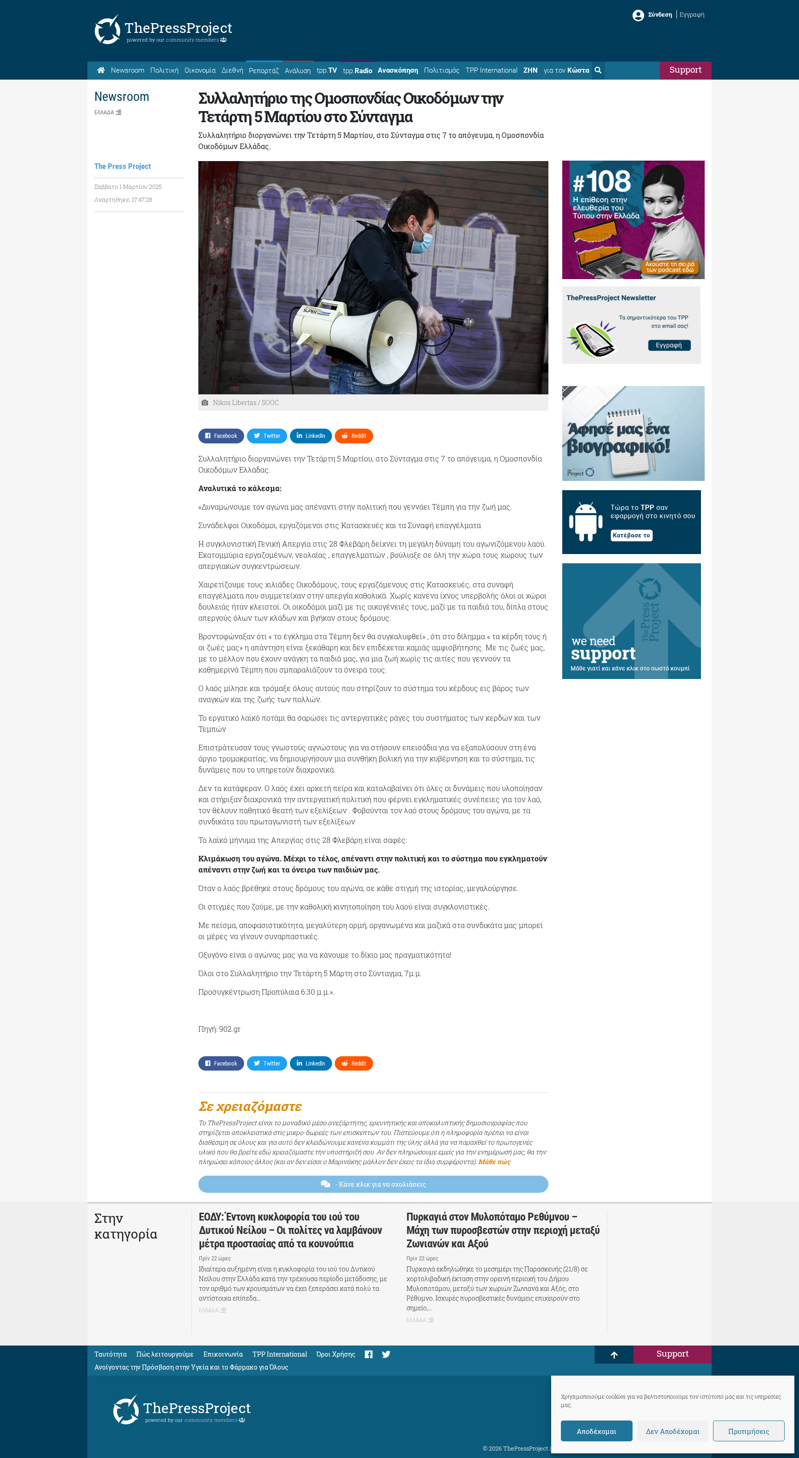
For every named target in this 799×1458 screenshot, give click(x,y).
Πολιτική (164, 70)
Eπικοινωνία (223, 1354)
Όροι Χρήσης (336, 1354)
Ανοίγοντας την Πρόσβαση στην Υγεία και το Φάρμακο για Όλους (191, 1367)
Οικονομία (199, 70)
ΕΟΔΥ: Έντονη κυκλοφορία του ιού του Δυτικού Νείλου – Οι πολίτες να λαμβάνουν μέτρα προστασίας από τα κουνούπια (290, 1230)
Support (686, 69)
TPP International (491, 70)
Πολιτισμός (442, 70)
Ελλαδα (104, 112)
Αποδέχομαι (596, 1431)
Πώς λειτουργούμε (165, 1354)
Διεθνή (232, 70)
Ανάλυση (298, 71)
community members (193, 39)
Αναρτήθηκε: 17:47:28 (123, 199)
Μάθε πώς (494, 1161)
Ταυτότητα (110, 1354)
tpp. (327, 70)
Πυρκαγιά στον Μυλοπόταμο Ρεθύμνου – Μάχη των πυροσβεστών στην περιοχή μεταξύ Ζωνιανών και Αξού (503, 1230)
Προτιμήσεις (748, 1431)
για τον (566, 70)
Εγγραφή (692, 14)
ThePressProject (178, 28)
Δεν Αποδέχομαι (673, 1431)
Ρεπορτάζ (264, 71)
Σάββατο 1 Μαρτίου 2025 (128, 186)
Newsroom (127, 70)
